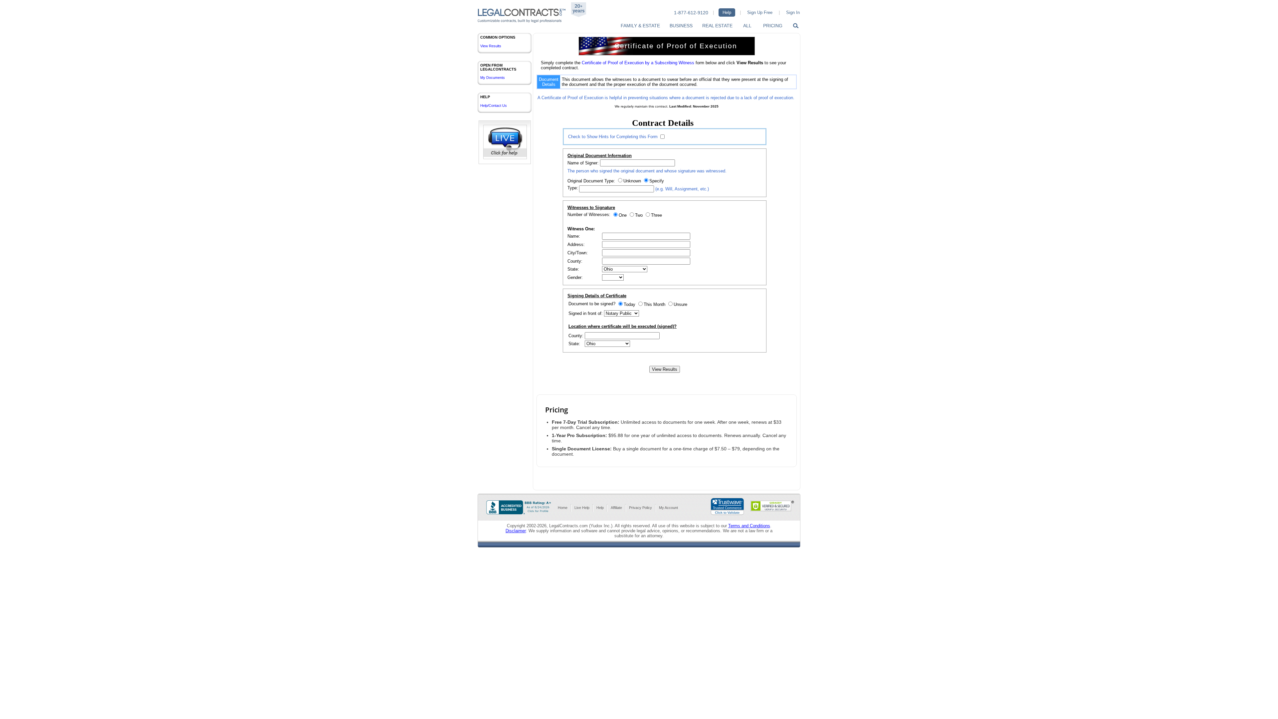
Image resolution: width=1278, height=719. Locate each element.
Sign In (793, 12)
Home (562, 508)
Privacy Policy (640, 508)
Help (727, 12)
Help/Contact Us (493, 106)
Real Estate (717, 25)
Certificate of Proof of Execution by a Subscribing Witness (638, 62)
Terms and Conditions (749, 525)
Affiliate (616, 508)
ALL (747, 25)
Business (681, 25)
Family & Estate (640, 25)
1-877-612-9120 (691, 12)
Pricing (772, 25)
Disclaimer (516, 530)
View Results (490, 46)
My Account (668, 508)
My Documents (492, 78)
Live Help (581, 508)
